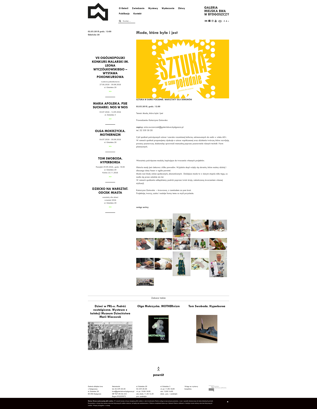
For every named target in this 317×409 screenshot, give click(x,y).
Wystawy (153, 8)
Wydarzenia (168, 8)
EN (206, 21)
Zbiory (181, 8)
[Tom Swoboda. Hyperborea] (207, 329)
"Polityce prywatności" (116, 405)
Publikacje (124, 14)
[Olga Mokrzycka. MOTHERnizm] (158, 329)
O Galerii (123, 8)
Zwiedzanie (138, 8)
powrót (158, 375)
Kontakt (137, 14)
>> (110, 92)
